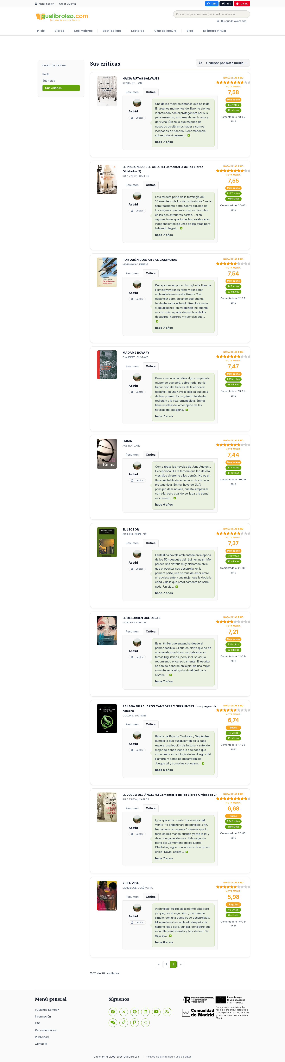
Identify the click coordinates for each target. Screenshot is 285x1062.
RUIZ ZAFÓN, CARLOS (136, 175)
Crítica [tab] (150, 92)
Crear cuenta (67, 3)
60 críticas (233, 649)
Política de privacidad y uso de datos (169, 1056)
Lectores (137, 31)
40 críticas (233, 561)
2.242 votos (233, 821)
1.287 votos (233, 193)
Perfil (45, 74)
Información (43, 1016)
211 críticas (233, 826)
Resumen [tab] (132, 92)
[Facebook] (113, 1012)
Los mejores (83, 31)
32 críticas (233, 291)
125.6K (244, 3)
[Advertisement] (142, 48)
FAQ (37, 1023)
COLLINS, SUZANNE (134, 715)
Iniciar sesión (46, 3)
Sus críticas (53, 88)
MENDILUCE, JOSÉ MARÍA (138, 887)
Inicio (41, 31)
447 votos (233, 286)
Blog (190, 31)
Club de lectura (165, 31)
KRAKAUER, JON (132, 83)
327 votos (233, 467)
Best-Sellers (112, 31)
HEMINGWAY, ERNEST (136, 264)
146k (228, 3)
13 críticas (233, 473)
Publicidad (42, 1037)
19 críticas (233, 110)
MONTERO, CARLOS (134, 622)
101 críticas (233, 198)
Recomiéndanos (46, 1030)
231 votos (233, 644)
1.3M (213, 3)
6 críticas (233, 915)
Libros (59, 31)
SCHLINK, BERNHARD (135, 534)
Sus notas (48, 80)
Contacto (41, 1044)
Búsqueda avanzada (233, 20)
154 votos (233, 105)
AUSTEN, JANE (131, 445)
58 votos (233, 909)
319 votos (233, 556)
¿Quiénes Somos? (47, 1010)
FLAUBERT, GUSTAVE (135, 357)
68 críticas (233, 384)
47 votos (233, 732)
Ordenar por (224, 63)
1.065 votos (233, 379)
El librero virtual (214, 31)
